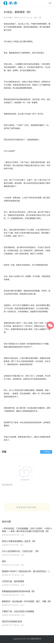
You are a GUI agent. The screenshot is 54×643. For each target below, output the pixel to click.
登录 (20, 507)
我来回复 (47, 452)
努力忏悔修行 (8, 18)
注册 (28, 507)
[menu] (50, 3)
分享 (39, 18)
